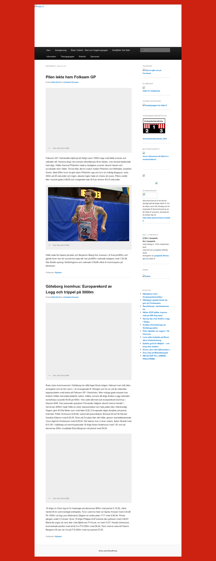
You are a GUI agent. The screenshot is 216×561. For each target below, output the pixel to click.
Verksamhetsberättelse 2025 (155, 138)
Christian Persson (70, 82)
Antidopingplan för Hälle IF (156, 105)
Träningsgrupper (67, 56)
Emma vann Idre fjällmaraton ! (156, 349)
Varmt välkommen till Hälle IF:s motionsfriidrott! (156, 158)
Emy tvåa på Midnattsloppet (155, 352)
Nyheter (58, 272)
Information (51, 56)
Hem (48, 50)
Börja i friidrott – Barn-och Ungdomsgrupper (89, 50)
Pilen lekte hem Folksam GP (71, 77)
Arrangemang (60, 50)
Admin (147, 276)
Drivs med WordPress (108, 550)
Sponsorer (95, 56)
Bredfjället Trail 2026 (121, 50)
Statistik (82, 56)
